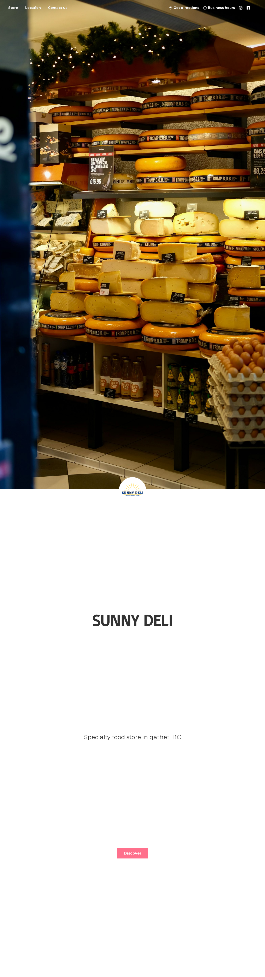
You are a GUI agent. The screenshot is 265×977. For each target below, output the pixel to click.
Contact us (57, 8)
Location (33, 8)
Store (13, 8)
